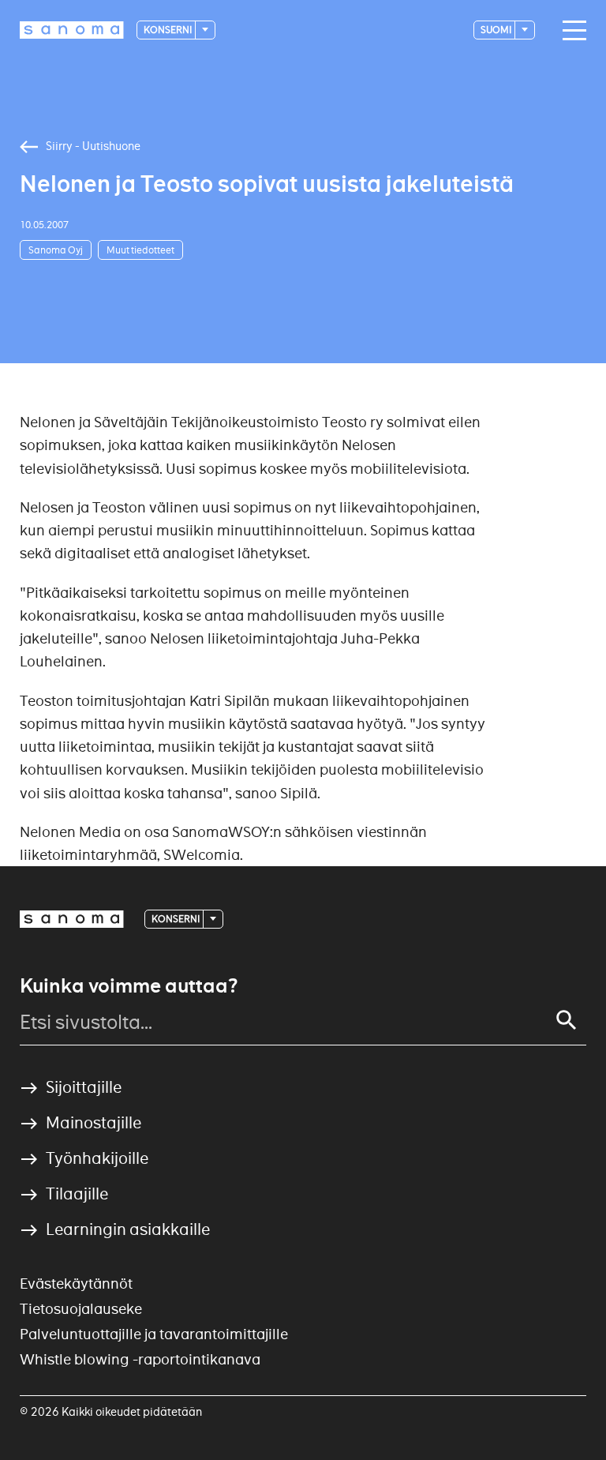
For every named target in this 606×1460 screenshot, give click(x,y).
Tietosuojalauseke (81, 1309)
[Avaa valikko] (570, 31)
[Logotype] (72, 919)
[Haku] (566, 1020)
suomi (497, 30)
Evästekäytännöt (76, 1283)
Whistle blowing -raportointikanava (140, 1359)
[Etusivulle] (72, 30)
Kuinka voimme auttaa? (129, 986)
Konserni (168, 30)
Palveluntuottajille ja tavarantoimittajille (154, 1334)
